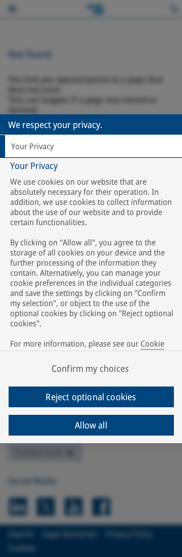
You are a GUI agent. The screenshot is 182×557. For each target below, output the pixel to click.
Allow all (91, 425)
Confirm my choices (90, 368)
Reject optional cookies (91, 397)
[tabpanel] (92, 262)
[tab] (91, 146)
